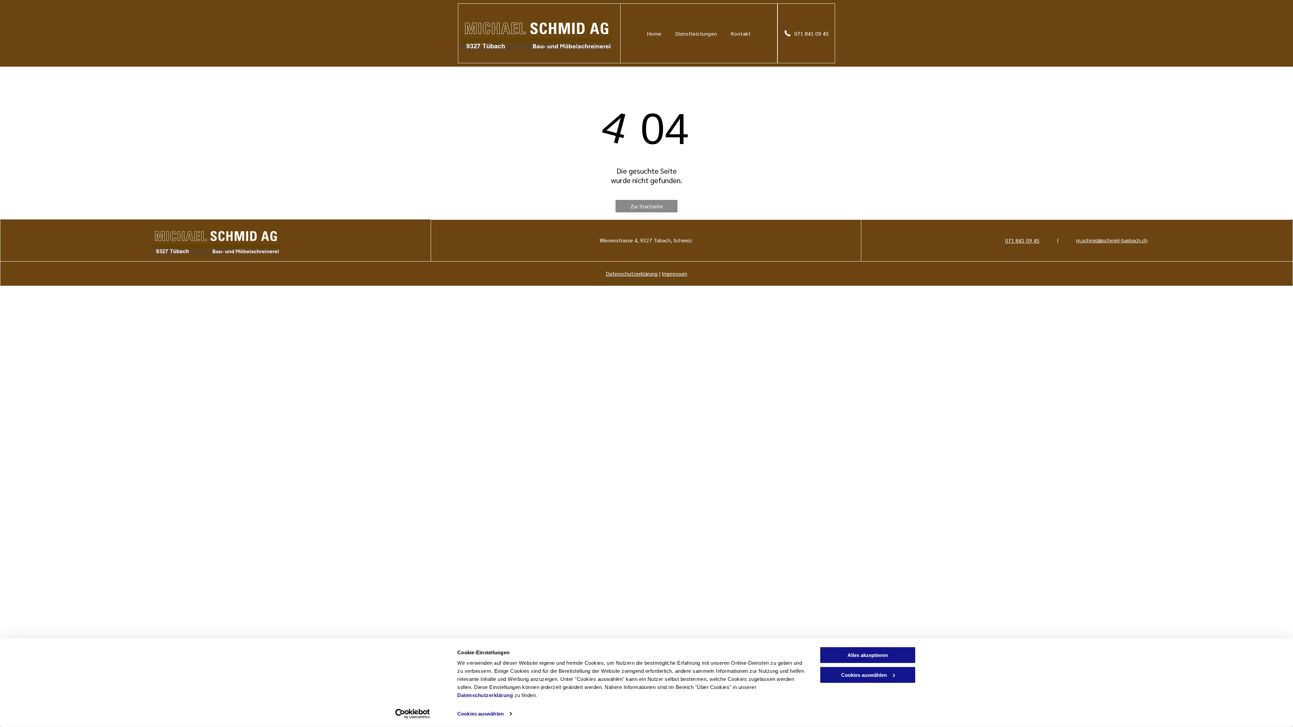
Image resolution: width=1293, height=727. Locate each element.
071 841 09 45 (1022, 240)
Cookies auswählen (480, 714)
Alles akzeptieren (868, 655)
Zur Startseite (646, 206)
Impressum (674, 273)
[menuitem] (654, 33)
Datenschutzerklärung (485, 695)
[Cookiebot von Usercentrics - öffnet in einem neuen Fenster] (412, 714)
